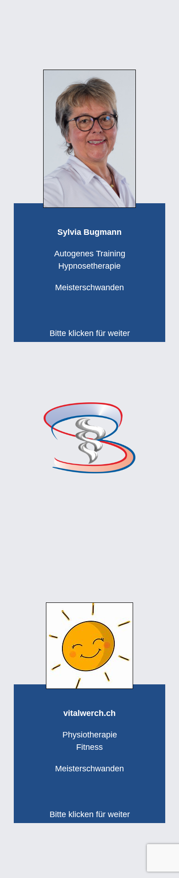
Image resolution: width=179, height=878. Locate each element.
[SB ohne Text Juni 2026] (89, 406)
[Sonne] (89, 607)
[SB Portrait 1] (89, 74)
